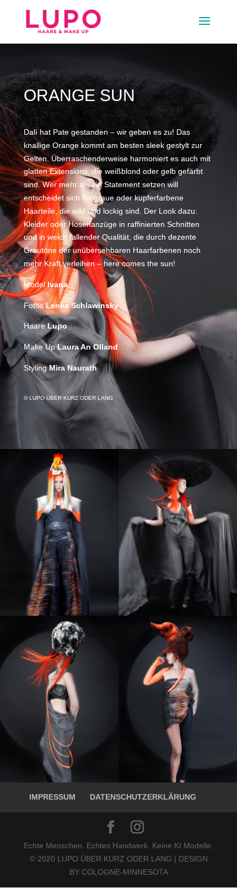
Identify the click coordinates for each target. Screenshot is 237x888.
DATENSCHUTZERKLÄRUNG (143, 796)
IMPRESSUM (52, 796)
